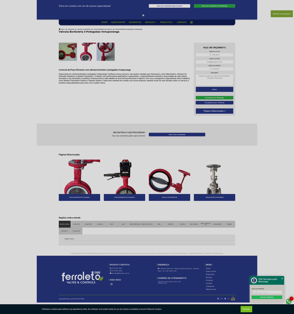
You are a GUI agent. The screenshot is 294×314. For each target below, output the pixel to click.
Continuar (246, 309)
